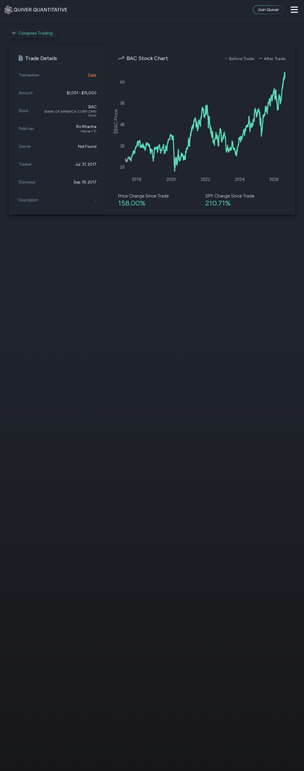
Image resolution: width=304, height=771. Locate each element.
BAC (92, 106)
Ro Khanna (86, 126)
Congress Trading (35, 33)
